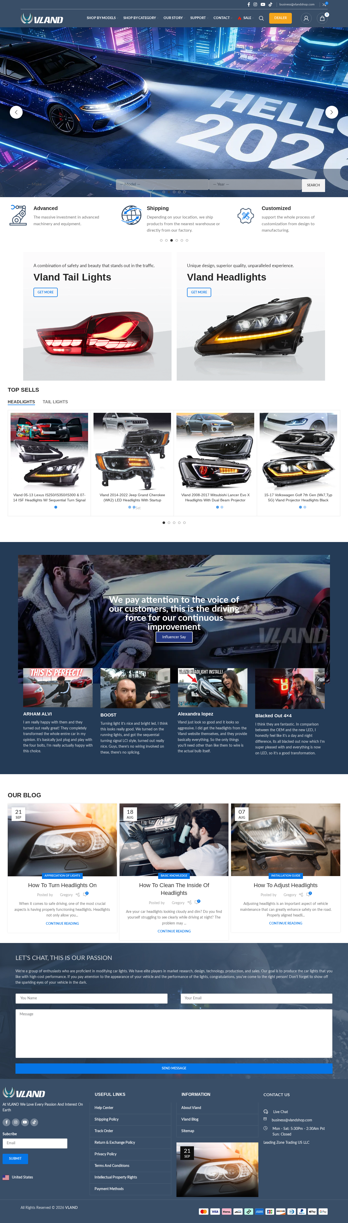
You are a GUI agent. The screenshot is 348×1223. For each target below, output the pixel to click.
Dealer (280, 18)
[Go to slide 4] (176, 240)
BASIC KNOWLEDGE (174, 874)
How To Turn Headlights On (62, 884)
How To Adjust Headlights (286, 884)
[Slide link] (174, 112)
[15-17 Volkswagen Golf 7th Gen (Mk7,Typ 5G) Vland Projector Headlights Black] (298, 451)
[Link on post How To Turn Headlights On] (62, 838)
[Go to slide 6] (187, 240)
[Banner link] (97, 316)
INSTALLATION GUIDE (285, 874)
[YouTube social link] (263, 4)
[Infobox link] (60, 216)
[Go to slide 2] (166, 240)
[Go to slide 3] (171, 240)
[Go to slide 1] (161, 240)
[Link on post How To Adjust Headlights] (285, 838)
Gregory (66, 894)
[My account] (306, 18)
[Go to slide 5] (182, 240)
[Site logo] (42, 18)
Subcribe (10, 1133)
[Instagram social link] (255, 4)
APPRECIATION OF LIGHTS (62, 874)
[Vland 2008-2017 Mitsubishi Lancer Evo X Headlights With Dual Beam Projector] (215, 451)
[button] (16, 112)
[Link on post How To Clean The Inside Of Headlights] (174, 838)
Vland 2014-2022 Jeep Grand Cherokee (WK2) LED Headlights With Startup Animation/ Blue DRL (132, 500)
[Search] (261, 18)
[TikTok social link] (270, 4)
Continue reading (62, 922)
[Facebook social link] (249, 4)
